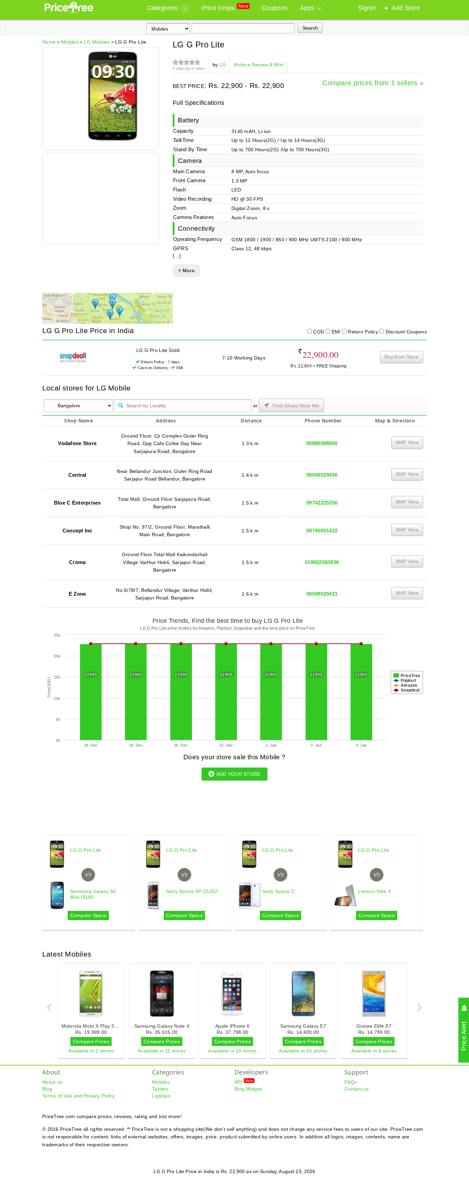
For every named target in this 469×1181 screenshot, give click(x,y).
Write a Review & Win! (259, 64)
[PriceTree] (69, 11)
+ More (186, 270)
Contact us (356, 1089)
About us (52, 1082)
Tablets (160, 1089)
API (244, 1082)
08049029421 (322, 594)
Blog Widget (248, 1089)
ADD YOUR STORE (238, 774)
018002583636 (322, 562)
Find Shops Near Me (295, 405)
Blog (47, 1089)
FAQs (350, 1082)
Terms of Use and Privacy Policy (78, 1096)
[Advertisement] (100, 200)
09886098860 (322, 443)
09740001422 (322, 530)
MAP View (407, 442)
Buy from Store (402, 357)
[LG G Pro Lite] (113, 139)
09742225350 (322, 503)
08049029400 (322, 475)
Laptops (161, 1096)
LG (222, 64)
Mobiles (161, 1082)
